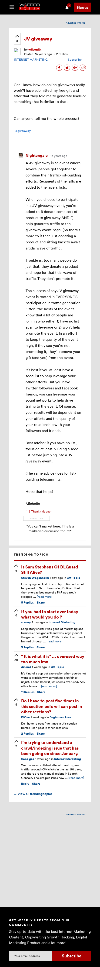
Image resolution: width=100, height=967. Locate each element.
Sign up (82, 7)
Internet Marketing (62, 622)
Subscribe (75, 59)
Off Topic (73, 577)
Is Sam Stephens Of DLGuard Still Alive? (49, 569)
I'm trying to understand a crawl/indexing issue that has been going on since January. (50, 747)
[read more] (45, 596)
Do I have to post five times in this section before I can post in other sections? (51, 706)
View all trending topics (33, 793)
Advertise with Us (75, 22)
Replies (27, 602)
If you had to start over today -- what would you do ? (51, 614)
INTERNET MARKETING (31, 59)
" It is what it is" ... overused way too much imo (52, 658)
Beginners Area (60, 717)
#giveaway (23, 130)
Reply (25, 783)
